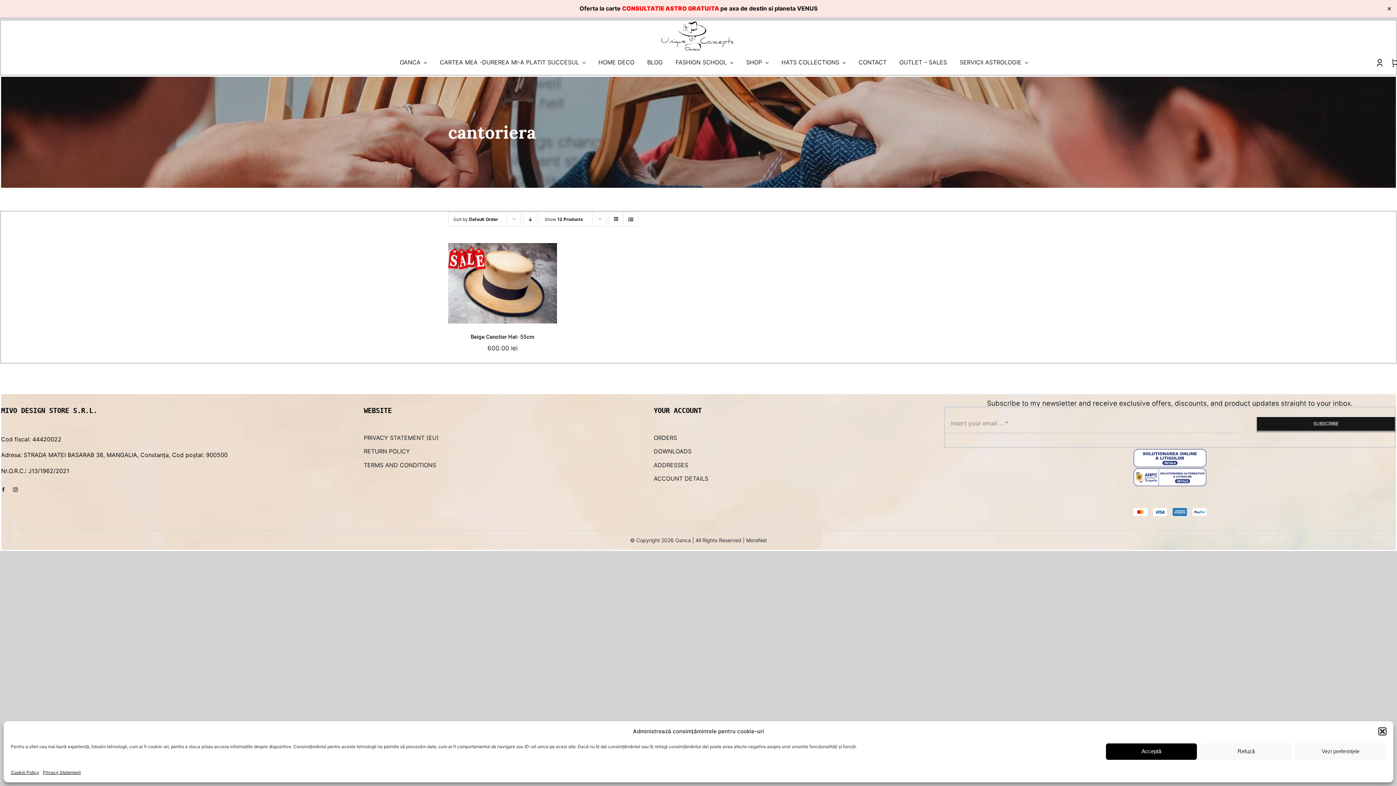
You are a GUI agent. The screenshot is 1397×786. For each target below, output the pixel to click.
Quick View (534, 310)
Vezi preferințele (1341, 751)
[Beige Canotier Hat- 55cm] (502, 283)
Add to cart (475, 310)
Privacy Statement (62, 772)
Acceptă (1151, 751)
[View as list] (631, 219)
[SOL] (1170, 452)
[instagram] (15, 489)
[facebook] (3, 489)
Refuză (1246, 751)
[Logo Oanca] (697, 23)
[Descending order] (530, 219)
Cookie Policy (25, 772)
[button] (1382, 731)
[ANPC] (1170, 471)
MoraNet (756, 540)
